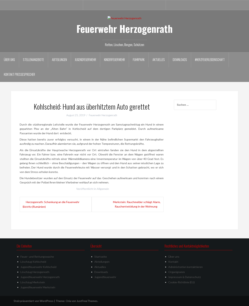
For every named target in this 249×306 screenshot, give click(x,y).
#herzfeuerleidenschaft (210, 59)
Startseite (100, 256)
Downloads (180, 59)
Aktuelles (159, 59)
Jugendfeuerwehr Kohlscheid (38, 267)
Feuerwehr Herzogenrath (124, 29)
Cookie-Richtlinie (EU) (181, 282)
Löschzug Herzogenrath (34, 272)
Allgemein (103, 188)
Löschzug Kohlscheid (33, 261)
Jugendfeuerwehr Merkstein (37, 287)
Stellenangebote (33, 59)
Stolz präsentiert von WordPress (33, 301)
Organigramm (176, 272)
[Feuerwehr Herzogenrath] (124, 18)
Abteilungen (59, 59)
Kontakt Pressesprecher (19, 74)
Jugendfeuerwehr (85, 59)
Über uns (9, 59)
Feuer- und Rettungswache (37, 256)
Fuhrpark (139, 59)
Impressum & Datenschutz (184, 277)
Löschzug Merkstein (32, 282)
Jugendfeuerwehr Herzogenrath (40, 277)
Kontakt (173, 261)
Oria (68, 301)
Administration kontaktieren (185, 267)
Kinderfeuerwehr (114, 59)
